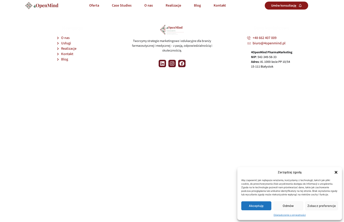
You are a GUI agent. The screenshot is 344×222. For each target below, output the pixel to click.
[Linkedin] (162, 63)
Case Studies (122, 5)
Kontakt (220, 5)
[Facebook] (182, 63)
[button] (336, 172)
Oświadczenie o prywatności (290, 214)
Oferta (94, 5)
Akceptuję (256, 206)
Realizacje (173, 5)
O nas (148, 5)
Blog (197, 5)
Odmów (288, 206)
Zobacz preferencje (321, 206)
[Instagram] (172, 63)
